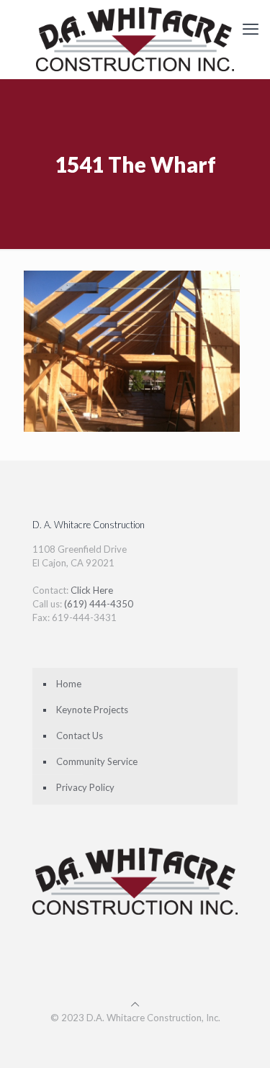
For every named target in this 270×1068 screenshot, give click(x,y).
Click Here (92, 590)
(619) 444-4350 (98, 604)
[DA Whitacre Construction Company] (135, 39)
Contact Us (79, 735)
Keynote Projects (92, 709)
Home (68, 683)
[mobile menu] (250, 29)
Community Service (97, 761)
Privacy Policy (85, 787)
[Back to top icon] (135, 1004)
